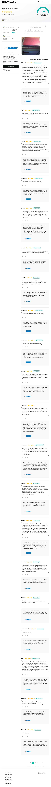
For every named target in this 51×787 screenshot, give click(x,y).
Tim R (22, 110)
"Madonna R (24, 405)
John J (23, 277)
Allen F (23, 483)
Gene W (23, 247)
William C (23, 729)
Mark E (23, 562)
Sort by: (35, 59)
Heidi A (23, 520)
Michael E (23, 62)
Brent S (23, 208)
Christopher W (25, 628)
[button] (38, 2)
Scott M (23, 141)
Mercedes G (24, 698)
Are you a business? (45, 1)
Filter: (45, 59)
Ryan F (23, 597)
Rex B (22, 658)
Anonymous (24, 178)
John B (23, 371)
